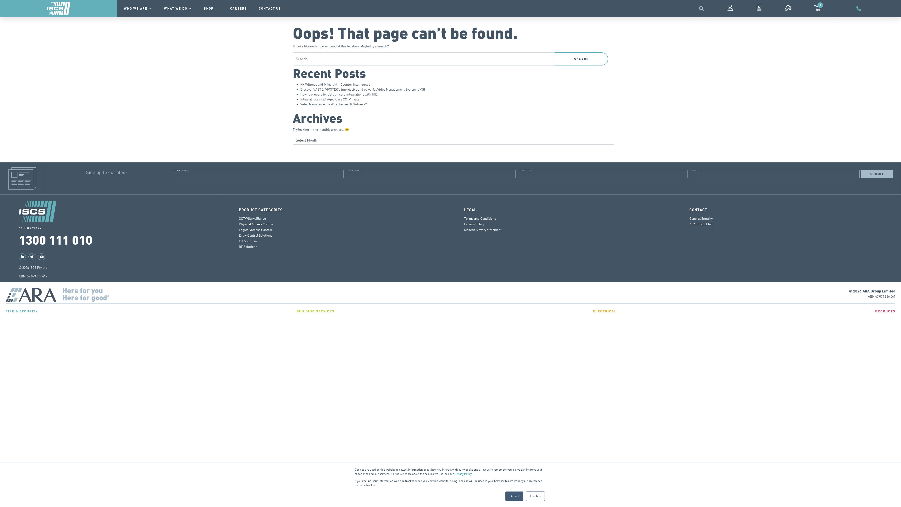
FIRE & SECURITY (22, 311)
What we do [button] (175, 8)
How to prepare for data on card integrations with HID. (339, 94)
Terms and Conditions (480, 218)
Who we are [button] (135, 8)
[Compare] (788, 7)
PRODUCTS (885, 311)
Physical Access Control (256, 224)
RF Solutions (248, 247)
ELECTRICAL (605, 311)
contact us (270, 8)
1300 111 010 (55, 239)
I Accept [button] (514, 496)
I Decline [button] (535, 496)
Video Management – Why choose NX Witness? (333, 104)
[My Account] (730, 8)
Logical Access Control (255, 230)
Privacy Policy (463, 474)
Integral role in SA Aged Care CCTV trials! (330, 99)
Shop (209, 8)
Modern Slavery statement (483, 230)
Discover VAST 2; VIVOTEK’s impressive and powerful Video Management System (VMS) (362, 89)
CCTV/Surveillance (252, 218)
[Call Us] (859, 8)
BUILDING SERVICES (315, 311)
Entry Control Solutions (255, 235)
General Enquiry (701, 218)
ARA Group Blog (701, 224)
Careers (238, 8)
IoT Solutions (248, 241)
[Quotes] (759, 8)
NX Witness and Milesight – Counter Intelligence (335, 84)
